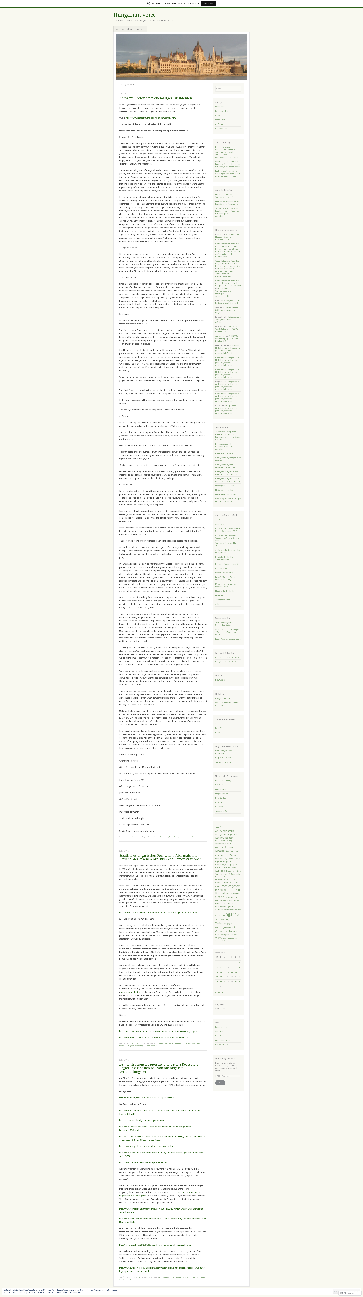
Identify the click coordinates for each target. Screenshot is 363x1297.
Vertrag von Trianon (223, 762)
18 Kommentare (151, 1046)
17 (221, 977)
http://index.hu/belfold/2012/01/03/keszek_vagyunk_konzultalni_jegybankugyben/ (156, 1245)
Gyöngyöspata (231, 865)
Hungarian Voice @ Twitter (225, 661)
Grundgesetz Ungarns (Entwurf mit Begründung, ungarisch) (227, 473)
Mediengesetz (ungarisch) (225, 494)
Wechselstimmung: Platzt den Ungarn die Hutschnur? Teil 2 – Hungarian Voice (227, 246)
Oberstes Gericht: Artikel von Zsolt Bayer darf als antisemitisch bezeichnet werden (227, 253)
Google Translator (222, 698)
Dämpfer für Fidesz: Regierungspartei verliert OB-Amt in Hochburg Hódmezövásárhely (227, 272)
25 (224, 981)
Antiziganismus (221, 834)
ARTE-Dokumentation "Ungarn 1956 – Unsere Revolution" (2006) (227, 632)
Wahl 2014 (235, 931)
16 (217, 977)
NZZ (227, 893)
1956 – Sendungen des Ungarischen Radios (224, 623)
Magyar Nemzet (221, 793)
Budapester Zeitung (223, 780)
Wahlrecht (233, 934)
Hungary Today (221, 568)
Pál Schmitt (219, 903)
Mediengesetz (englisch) (224, 490)
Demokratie (163, 1277)
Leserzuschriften (221, 111)
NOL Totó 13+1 (221, 680)
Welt (217, 937)
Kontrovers (140, 29)
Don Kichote (220, 357)
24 (221, 981)
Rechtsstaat (220, 906)
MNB (217, 890)
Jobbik (224, 870)
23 (217, 981)
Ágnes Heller (220, 940)
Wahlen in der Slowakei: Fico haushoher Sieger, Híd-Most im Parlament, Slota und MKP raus (227, 164)
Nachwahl (230, 890)
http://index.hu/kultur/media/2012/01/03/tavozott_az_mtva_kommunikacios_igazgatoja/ (159, 1031)
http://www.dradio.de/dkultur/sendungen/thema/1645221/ (145, 1162)
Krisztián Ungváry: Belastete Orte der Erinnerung (226, 578)
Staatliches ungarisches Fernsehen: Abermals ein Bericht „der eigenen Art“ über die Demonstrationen (160, 857)
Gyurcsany (220, 864)
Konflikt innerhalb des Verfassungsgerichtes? (224, 195)
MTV (166, 1043)
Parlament (229, 897)
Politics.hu (219, 595)
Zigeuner (233, 938)
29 (239, 981)
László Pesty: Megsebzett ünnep (228, 639)
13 (232, 972)
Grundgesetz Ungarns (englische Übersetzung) (225, 466)
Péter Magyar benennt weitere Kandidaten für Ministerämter (227, 202)
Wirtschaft (224, 938)
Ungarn (178, 837)
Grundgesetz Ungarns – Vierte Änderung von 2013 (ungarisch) (227, 479)
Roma (218, 909)
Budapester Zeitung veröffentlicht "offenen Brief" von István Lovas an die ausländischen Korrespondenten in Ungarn (226, 152)
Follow (220, 1082)
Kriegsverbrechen (222, 879)
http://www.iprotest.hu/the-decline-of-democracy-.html (151, 117)
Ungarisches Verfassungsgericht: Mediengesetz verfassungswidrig (223, 292)
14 (236, 972)
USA (238, 915)
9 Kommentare (125, 1279)
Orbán (188, 1043)
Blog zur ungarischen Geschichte (223, 752)
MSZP (223, 889)
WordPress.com (221, 1044)
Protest (172, 837)
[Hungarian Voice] (181, 57)
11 (224, 972)
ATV (216, 723)
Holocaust (219, 867)
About (129, 29)
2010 (222, 827)
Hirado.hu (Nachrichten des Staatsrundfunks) (226, 558)
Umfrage (218, 915)
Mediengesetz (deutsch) (224, 485)
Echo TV (218, 728)
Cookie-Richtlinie (76, 1292)
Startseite (119, 29)
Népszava (219, 807)
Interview (233, 867)
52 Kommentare (198, 837)
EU (170, 1277)
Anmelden (219, 1031)
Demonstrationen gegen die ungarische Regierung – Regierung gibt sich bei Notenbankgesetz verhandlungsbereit (160, 1068)
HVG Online (219, 785)
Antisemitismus (224, 831)
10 (221, 972)
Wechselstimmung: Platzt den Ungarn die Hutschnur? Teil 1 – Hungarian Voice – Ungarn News (228, 263)
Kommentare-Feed (222, 1040)
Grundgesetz (226, 861)
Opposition (234, 893)
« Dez (217, 992)
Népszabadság (221, 802)
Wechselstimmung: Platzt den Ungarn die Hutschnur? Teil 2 (228, 237)
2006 (217, 827)
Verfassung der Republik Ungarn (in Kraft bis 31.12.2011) (228, 500)
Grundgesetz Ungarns (224, 453)
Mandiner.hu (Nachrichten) (225, 591)
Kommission (236, 874)
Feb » (223, 992)
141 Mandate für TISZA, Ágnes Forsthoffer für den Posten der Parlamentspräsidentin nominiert (227, 212)
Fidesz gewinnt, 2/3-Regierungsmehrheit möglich (227, 301)
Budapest (228, 837)
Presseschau (137, 1277)
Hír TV (217, 732)
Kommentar (136, 1043)
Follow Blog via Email (225, 1058)
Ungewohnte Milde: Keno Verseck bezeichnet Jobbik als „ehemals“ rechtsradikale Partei (227, 349)
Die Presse (231, 844)
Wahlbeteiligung (222, 934)
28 (236, 981)
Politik (224, 901)
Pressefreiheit (233, 900)
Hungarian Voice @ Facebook (227, 657)
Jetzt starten (208, 3)
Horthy (227, 867)
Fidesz (166, 837)
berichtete (131, 992)
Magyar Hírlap (221, 789)
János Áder (232, 871)
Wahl (227, 931)
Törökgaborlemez (222, 600)
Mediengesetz (231, 886)
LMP (230, 882)
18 (224, 977)
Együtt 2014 (220, 847)
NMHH (237, 890)
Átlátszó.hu (219, 524)
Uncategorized (221, 128)
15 (239, 972)
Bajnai (230, 834)
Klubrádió (226, 874)
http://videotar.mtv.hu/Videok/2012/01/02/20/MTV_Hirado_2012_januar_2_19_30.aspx (158, 912)
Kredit (226, 877)
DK (237, 844)
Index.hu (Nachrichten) (224, 573)
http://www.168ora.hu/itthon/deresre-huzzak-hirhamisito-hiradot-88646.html (154, 1037)
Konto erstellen (221, 1027)
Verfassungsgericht (226, 923)
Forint (236, 855)
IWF (173, 1277)
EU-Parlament (233, 851)
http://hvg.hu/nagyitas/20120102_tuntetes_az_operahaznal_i (146, 1097)
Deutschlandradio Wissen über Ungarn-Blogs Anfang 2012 (227, 529)
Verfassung (186, 837)
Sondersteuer (235, 910)
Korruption (219, 877)
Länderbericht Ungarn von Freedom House (225, 585)
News (134, 837)
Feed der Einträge (222, 1036)
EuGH (217, 855)
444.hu (218, 519)
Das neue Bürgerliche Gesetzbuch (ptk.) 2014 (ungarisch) (224, 446)
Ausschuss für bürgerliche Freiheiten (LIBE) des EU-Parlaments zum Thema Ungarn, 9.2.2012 (228, 436)
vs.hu (217, 604)
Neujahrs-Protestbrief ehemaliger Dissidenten (155, 98)
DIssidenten (158, 837)
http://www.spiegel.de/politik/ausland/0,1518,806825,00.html (147, 1146)
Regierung (230, 906)
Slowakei (226, 909)
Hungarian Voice (134, 15)
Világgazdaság (221, 811)
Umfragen (219, 124)
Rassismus (228, 903)
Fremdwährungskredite (224, 858)
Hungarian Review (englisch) (226, 564)
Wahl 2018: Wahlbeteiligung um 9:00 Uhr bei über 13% (226, 329)
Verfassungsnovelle (223, 927)
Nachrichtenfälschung (177, 1043)
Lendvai (225, 882)
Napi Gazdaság (221, 798)
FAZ (221, 855)
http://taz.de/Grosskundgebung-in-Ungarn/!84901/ (142, 1120)
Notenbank (180, 1277)
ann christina (220, 336)
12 (228, 972)
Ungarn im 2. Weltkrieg (224, 758)
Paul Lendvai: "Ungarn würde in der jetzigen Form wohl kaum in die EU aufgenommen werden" (227, 173)
